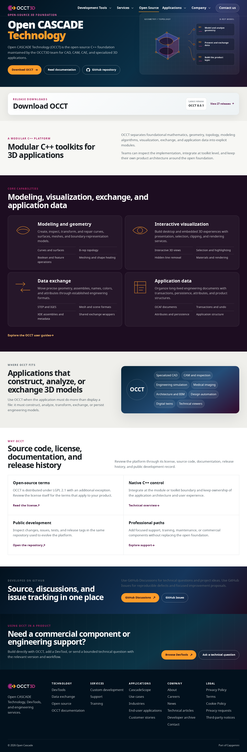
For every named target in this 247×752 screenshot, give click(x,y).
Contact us (227, 8)
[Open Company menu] (209, 8)
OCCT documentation (68, 710)
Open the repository (28, 545)
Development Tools (92, 8)
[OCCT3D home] (21, 7)
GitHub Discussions (138, 598)
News (171, 703)
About (172, 690)
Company (199, 8)
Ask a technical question (219, 655)
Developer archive (181, 717)
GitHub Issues (175, 598)
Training (96, 703)
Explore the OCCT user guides (29, 335)
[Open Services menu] (132, 8)
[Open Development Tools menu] (110, 8)
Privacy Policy (216, 690)
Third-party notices (220, 717)
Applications (172, 8)
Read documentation (62, 70)
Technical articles (180, 710)
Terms (211, 696)
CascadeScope (140, 690)
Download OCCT (22, 70)
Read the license (25, 505)
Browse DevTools (176, 655)
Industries (137, 703)
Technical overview (143, 505)
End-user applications (145, 710)
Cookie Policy (216, 703)
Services (123, 8)
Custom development (107, 690)
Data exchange (63, 696)
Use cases (136, 696)
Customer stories (142, 717)
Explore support (140, 545)
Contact (173, 724)
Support (96, 696)
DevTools (58, 690)
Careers (173, 696)
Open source (61, 703)
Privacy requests (218, 710)
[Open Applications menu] (185, 8)
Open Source (149, 8)
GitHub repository (104, 70)
